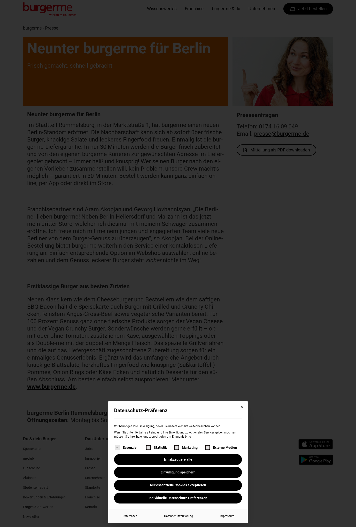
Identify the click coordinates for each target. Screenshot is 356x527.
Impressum (227, 516)
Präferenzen (129, 516)
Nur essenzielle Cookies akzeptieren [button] (178, 485)
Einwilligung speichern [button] (178, 472)
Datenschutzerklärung (178, 516)
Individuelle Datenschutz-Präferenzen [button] (178, 498)
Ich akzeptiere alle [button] (178, 459)
